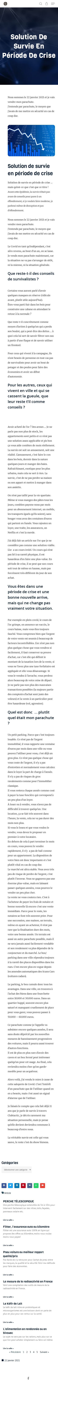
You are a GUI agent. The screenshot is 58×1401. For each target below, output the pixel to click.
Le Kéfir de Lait (12, 1304)
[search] (41, 4)
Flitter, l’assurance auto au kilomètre (26, 1227)
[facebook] (28, 1378)
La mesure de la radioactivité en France (28, 1281)
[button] (53, 3)
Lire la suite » (8, 1220)
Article (7, 1192)
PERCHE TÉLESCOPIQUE (18, 1201)
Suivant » (44, 1352)
